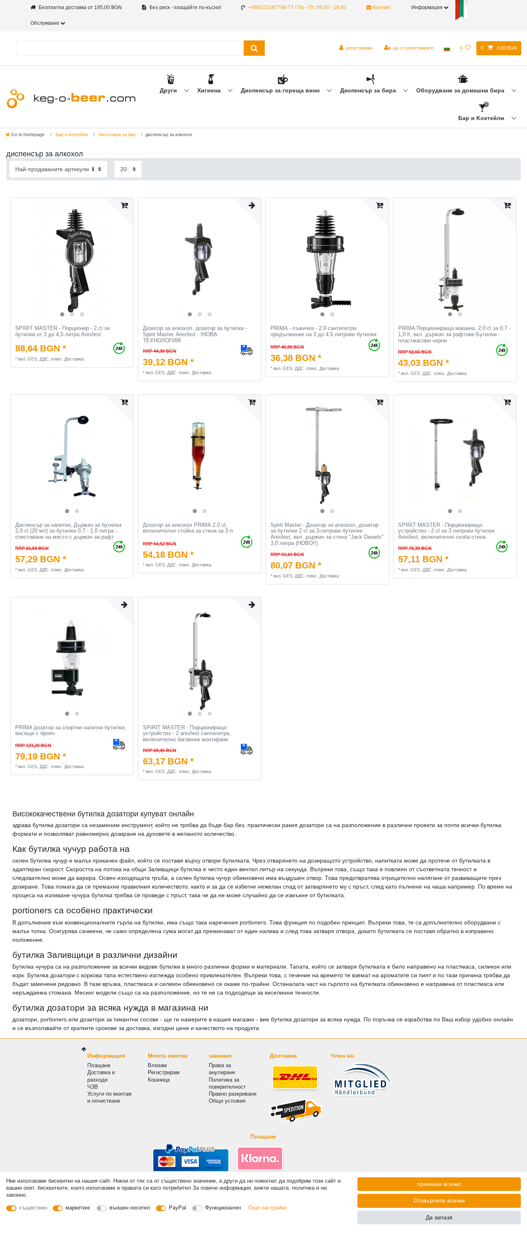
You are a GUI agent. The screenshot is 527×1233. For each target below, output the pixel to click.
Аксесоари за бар (116, 134)
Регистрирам (164, 1072)
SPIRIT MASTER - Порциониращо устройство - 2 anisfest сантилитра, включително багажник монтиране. (187, 734)
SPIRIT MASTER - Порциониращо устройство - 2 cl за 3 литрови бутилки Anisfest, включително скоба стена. (446, 531)
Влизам (157, 1065)
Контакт (381, 7)
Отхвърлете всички (439, 1200)
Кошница (159, 1080)
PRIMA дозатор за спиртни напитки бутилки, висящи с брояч (70, 731)
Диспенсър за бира (369, 90)
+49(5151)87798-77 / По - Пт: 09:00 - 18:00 (297, 7)
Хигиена (209, 90)
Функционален (223, 1208)
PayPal (177, 1208)
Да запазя (439, 1217)
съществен (33, 1208)
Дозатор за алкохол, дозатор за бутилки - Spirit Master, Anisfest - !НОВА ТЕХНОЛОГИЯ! (195, 334)
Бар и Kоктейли (482, 118)
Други (169, 90)
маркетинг (78, 1208)
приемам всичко (439, 1184)
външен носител (130, 1208)
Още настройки (267, 1208)
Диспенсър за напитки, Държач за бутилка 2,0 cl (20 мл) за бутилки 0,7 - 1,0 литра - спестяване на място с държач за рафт (68, 531)
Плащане (98, 1065)
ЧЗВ (92, 1087)
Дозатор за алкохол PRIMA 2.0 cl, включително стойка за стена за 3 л (188, 528)
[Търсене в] (254, 48)
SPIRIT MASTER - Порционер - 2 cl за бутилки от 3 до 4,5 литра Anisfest (62, 331)
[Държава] (446, 48)
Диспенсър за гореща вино (281, 90)
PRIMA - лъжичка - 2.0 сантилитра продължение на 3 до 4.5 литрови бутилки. (324, 331)
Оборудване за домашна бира (461, 90)
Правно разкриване (233, 1094)
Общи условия (227, 1101)
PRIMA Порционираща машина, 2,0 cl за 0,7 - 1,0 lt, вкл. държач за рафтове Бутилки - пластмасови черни (454, 334)
